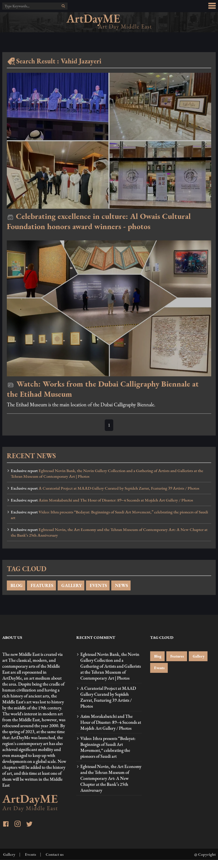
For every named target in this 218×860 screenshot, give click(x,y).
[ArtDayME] (109, 22)
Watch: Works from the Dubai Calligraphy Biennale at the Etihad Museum (103, 389)
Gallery (198, 656)
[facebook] (5, 824)
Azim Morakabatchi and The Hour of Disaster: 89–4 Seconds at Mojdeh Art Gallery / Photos (102, 500)
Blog (157, 656)
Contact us (54, 854)
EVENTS (98, 585)
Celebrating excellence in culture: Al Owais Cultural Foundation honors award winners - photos (99, 221)
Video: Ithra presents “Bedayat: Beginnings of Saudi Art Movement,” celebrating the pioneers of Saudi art (109, 514)
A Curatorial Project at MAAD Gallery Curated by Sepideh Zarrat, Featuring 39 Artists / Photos (105, 488)
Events (159, 667)
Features (176, 656)
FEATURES (41, 585)
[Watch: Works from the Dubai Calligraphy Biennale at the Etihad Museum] (109, 308)
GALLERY (71, 585)
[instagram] (17, 824)
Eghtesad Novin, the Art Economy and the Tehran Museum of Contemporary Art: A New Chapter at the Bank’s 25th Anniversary (109, 532)
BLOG (16, 585)
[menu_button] (212, 6)
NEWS (121, 585)
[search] (63, 6)
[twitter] (29, 824)
